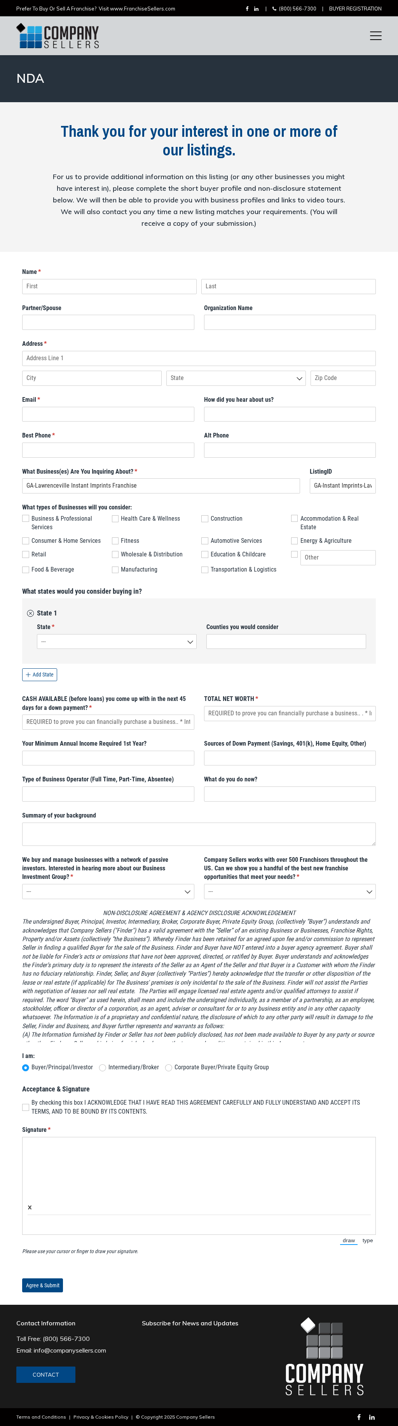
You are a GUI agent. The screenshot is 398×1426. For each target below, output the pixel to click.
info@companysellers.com (70, 1350)
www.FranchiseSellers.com (142, 8)
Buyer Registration (355, 8)
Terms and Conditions (41, 1417)
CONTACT (46, 1374)
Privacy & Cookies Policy (100, 1417)
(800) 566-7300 (297, 8)
